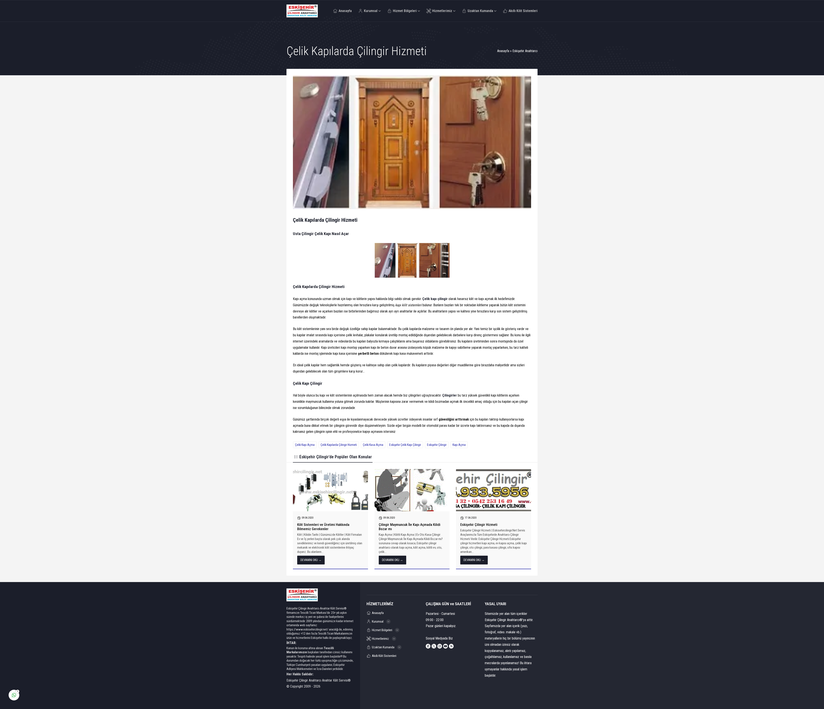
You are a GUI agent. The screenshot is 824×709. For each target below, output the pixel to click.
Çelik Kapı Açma (305, 445)
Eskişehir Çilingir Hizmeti (478, 524)
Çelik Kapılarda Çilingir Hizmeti (339, 445)
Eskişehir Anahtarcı (525, 51)
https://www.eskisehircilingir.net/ (307, 629)
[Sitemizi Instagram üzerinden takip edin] (439, 646)
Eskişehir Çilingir (437, 445)
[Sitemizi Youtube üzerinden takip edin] (445, 646)
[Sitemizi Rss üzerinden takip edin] (451, 646)
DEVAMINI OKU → (310, 560)
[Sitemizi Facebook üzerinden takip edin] (428, 646)
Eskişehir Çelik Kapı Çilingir (405, 445)
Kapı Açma (459, 445)
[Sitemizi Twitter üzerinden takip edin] (434, 646)
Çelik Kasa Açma (373, 445)
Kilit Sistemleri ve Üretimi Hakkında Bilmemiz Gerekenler (323, 526)
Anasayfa (503, 51)
